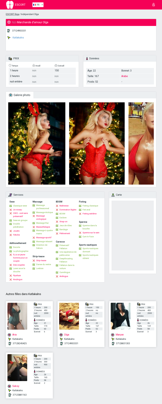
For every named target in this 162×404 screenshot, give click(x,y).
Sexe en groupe (20, 220)
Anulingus (17, 279)
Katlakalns (18, 37)
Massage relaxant (44, 241)
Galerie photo (21, 95)
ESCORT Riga (12, 14)
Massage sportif (43, 237)
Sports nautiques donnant (90, 250)
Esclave (62, 217)
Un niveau (17, 209)
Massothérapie (43, 227)
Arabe (124, 76)
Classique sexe (20, 206)
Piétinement (64, 233)
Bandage (63, 229)
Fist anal (86, 209)
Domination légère (67, 209)
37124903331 (19, 30)
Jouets (16, 231)
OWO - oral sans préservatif (20, 215)
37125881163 (20, 394)
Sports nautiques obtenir (90, 256)
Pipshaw (17, 275)
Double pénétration (18, 225)
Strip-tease (41, 260)
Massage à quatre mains (44, 232)
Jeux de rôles (65, 225)
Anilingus (63, 276)
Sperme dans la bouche (90, 227)
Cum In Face (88, 236)
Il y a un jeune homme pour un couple (20, 257)
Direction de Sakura (41, 246)
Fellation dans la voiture (66, 267)
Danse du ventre (43, 264)
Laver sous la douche (19, 270)
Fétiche (16, 235)
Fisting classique (90, 206)
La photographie (20, 251)
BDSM (62, 213)
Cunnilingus (64, 272)
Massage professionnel (42, 207)
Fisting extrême (90, 213)
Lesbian (40, 268)
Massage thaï (42, 223)
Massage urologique (41, 217)
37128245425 (20, 343)
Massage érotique (44, 212)
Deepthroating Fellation (66, 260)
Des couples (19, 265)
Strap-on (63, 221)
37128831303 (123, 343)
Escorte (16, 247)
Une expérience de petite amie (67, 253)
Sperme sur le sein (91, 232)
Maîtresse (64, 206)
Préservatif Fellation (64, 247)
